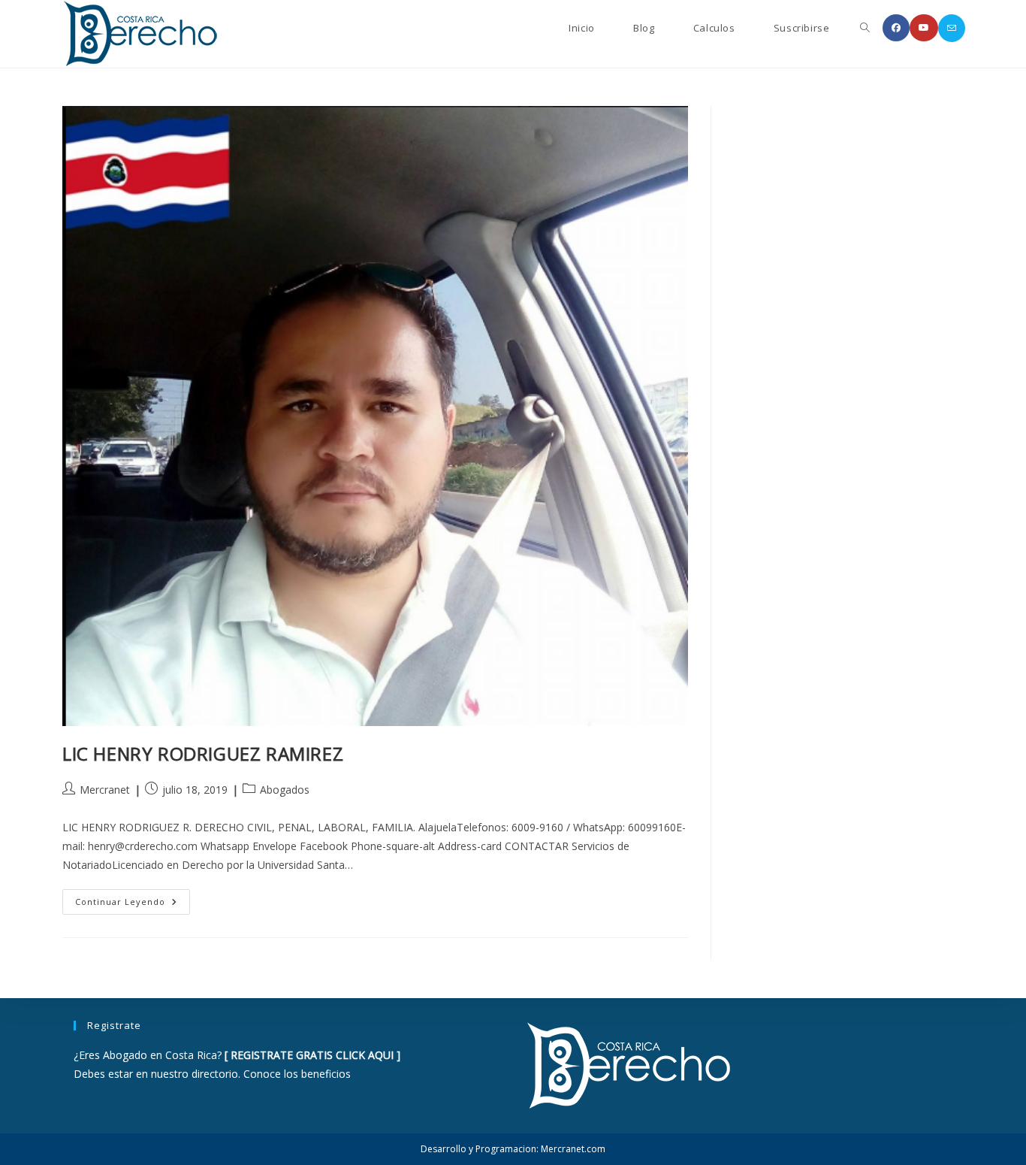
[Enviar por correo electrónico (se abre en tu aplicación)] (951, 28)
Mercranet (105, 789)
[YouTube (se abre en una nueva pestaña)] (924, 27)
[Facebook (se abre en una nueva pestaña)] (896, 27)
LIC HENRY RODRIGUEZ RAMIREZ (202, 753)
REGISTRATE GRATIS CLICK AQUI (312, 1055)
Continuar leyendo (132, 904)
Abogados (284, 789)
